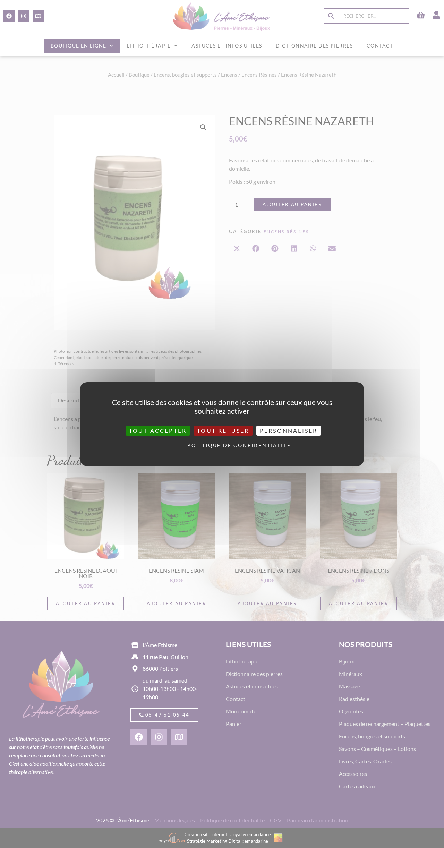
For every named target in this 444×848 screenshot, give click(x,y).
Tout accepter (158, 430)
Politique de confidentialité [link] (223, 445)
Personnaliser (289, 430)
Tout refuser (223, 430)
